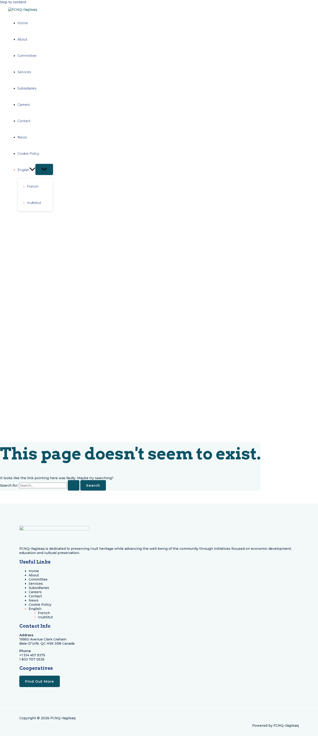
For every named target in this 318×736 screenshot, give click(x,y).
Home (34, 571)
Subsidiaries (39, 588)
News (33, 600)
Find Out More (39, 681)
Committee (38, 579)
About (34, 575)
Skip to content (13, 2)
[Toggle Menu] (44, 169)
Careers (35, 592)
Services (36, 583)
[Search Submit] (73, 485)
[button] (32, 170)
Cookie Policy (40, 604)
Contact (35, 596)
